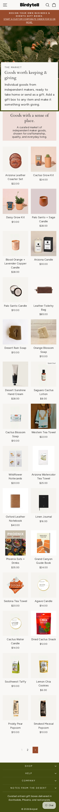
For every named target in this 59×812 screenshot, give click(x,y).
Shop (28, 766)
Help (28, 773)
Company (29, 780)
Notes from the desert (29, 788)
